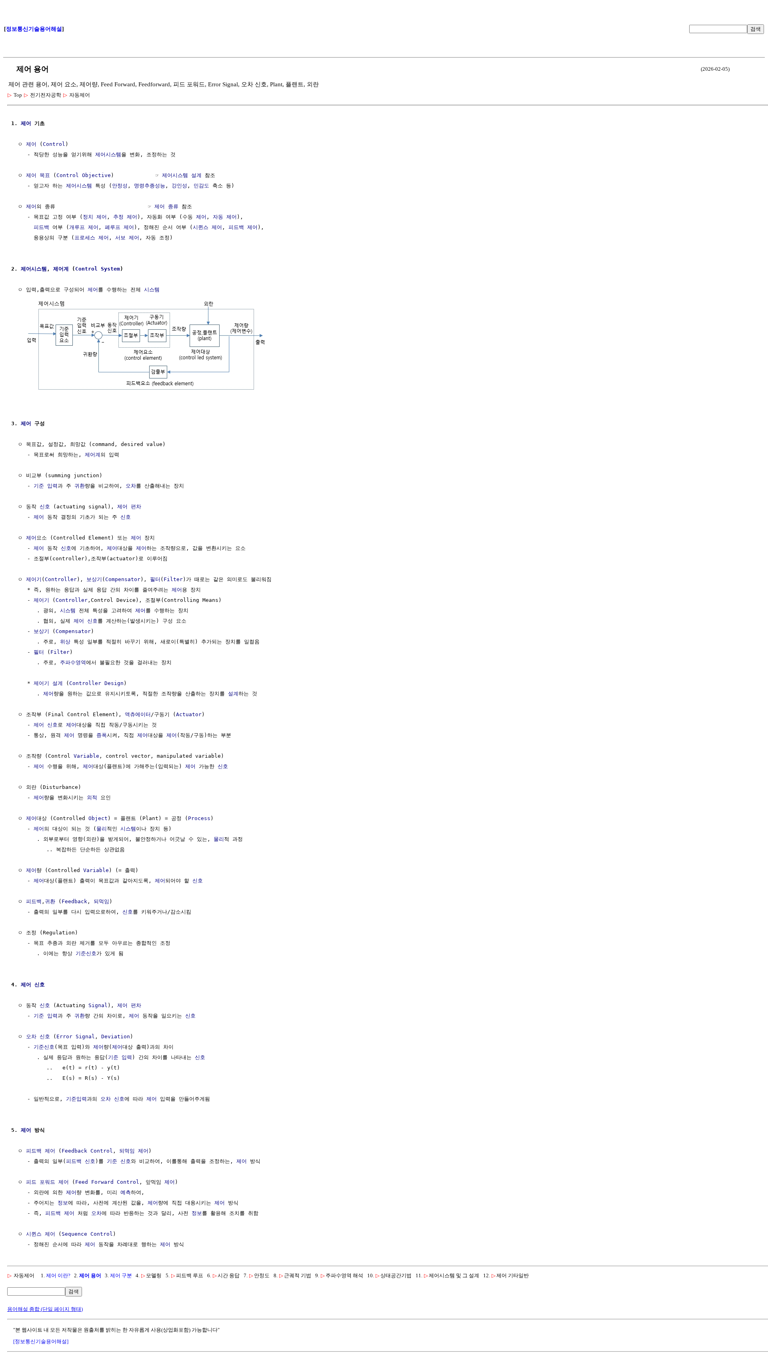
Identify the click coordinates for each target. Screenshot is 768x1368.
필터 (155, 579)
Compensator (122, 579)
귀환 (79, 486)
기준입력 (76, 1099)
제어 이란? (58, 1275)
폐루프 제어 (119, 227)
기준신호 (86, 953)
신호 (45, 507)
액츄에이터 (138, 714)
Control (54, 144)
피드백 (41, 227)
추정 (118, 217)
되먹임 (101, 901)
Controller (61, 579)
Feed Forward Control (107, 1182)
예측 (125, 1192)
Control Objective (83, 175)
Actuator (189, 714)
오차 (131, 486)
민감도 (201, 186)
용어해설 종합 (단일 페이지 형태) (45, 1309)
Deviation (115, 1036)
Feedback (74, 901)
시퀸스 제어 (207, 227)
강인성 (179, 186)
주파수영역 (73, 662)
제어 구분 (121, 1275)
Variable (86, 756)
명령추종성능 (149, 186)
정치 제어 (95, 217)
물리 (101, 829)
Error (64, 1036)
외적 (92, 797)
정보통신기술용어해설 (34, 29)
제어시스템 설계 (182, 175)
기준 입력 (46, 486)
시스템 (152, 290)
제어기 (34, 579)
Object (98, 818)
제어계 (61, 269)
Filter (173, 579)
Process (199, 818)
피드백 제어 (243, 227)
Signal (98, 1005)
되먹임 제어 (133, 1151)
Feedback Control (87, 1151)
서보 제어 (127, 238)
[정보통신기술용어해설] (40, 1341)
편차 (136, 507)
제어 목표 (38, 175)
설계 (233, 694)
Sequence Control (87, 1234)
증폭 (101, 735)
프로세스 (84, 238)
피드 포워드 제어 (47, 1182)
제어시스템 (108, 154)
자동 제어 (225, 217)
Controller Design (96, 683)
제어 (26, 123)
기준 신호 (119, 1161)
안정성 (120, 186)
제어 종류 (166, 206)
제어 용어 (90, 1275)
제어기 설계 (48, 683)
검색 (755, 29)
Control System (97, 269)
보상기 (94, 579)
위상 (65, 642)
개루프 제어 (83, 227)
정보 (63, 1203)
